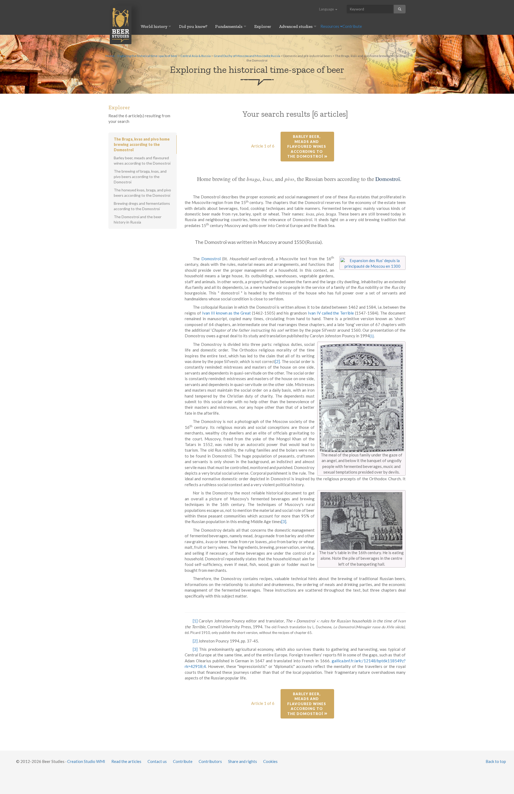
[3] (283, 521)
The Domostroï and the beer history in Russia (137, 219)
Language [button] (327, 9)
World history (154, 26)
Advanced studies (296, 26)
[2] (277, 361)
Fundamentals (229, 26)
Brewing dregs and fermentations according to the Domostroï (142, 206)
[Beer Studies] (120, 24)
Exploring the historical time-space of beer (147, 56)
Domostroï (211, 258)
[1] (195, 620)
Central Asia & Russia (195, 56)
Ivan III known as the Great (226, 313)
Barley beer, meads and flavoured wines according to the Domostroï (307, 146)
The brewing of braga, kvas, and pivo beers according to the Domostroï (140, 176)
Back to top (496, 761)
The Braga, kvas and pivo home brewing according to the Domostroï (142, 144)
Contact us (157, 761)
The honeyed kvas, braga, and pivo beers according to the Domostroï (142, 193)
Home (110, 56)
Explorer (262, 26)
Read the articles (126, 761)
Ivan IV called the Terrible (331, 313)
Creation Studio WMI (86, 761)
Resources (330, 26)
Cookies (270, 761)
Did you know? (193, 26)
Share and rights (242, 761)
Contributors (210, 761)
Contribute (352, 26)
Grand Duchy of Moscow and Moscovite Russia (247, 56)
